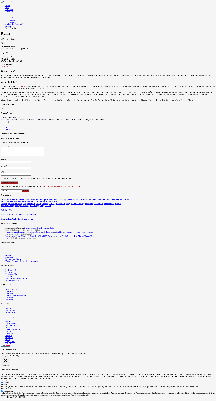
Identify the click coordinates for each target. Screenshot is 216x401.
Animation (20, 200)
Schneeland (9, 299)
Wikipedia (10, 67)
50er (19, 202)
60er (24, 202)
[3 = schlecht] (27, 120)
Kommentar (5, 146)
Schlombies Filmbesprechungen (16, 278)
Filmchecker (9, 291)
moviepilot (9, 338)
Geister (38, 204)
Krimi (88, 200)
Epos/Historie (48, 200)
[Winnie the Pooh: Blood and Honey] (18, 214)
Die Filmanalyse (11, 325)
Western (126, 200)
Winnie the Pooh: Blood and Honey (17, 219)
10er (2, 202)
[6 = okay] (57, 120)
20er (7, 202)
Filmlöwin (9, 293)
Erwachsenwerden (15, 204)
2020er (54, 202)
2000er (42, 202)
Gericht (45, 204)
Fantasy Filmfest (11, 323)
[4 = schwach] (37, 120)
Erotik (56, 200)
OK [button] (68, 354)
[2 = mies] (18, 120)
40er (15, 202)
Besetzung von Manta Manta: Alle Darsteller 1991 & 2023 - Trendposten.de (32, 236)
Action (3, 200)
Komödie (76, 200)
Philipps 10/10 (45, 206)
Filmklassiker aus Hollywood (15, 295)
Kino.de (8, 332)
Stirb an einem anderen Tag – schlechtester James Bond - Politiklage (29, 232)
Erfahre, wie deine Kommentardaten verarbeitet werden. (61, 186)
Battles (12, 18)
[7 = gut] (64, 120)
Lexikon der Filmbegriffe (14, 24)
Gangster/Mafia (29, 204)
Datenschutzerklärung (13, 259)
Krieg (83, 200)
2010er (7, 127)
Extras (7, 16)
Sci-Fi (108, 200)
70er (28, 202)
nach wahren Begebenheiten (82, 204)
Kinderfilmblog (10, 297)
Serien (7, 14)
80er (32, 202)
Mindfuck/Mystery (63, 204)
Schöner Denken (11, 310)
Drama (7, 129)
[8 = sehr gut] (73, 120)
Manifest (8, 336)
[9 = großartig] (83, 120)
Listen (12, 22)
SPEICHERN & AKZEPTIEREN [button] (13, 397)
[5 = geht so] (48, 120)
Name (3, 160)
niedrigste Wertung (22, 206)
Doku (27, 200)
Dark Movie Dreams (12, 289)
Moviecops (9, 272)
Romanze (101, 200)
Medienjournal (10, 270)
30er (11, 202)
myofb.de (8, 276)
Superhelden (109, 204)
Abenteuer (11, 200)
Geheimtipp (34, 206)
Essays (12, 20)
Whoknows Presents (12, 280)
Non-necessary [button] (6, 389)
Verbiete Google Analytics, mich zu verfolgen (21, 261)
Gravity (20, 86)
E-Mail (3, 166)
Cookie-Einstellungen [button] (78, 354)
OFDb (7, 340)
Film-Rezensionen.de (12, 330)
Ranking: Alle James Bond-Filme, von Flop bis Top (74, 232)
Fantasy (63, 200)
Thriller (119, 200)
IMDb (3, 67)
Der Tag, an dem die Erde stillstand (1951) (39, 228)
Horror (69, 200)
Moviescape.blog (11, 274)
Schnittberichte (10, 344)
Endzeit (4, 204)
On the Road (98, 204)
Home (7, 6)
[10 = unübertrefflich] (97, 120)
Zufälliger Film (6, 210)
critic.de (8, 321)
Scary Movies (10, 342)
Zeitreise (118, 204)
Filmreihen (9, 12)
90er (36, 202)
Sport (113, 200)
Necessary (7, 383)
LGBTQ (52, 204)
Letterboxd (9, 334)
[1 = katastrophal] (7, 120)
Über (7, 8)
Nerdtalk (8, 308)
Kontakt (8, 26)
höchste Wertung (7, 206)
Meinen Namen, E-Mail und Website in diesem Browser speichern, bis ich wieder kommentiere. (37, 178)
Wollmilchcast (10, 312)
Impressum (9, 257)
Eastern (39, 200)
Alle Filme (9, 10)
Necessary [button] (4, 380)
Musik (94, 200)
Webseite (4, 172)
